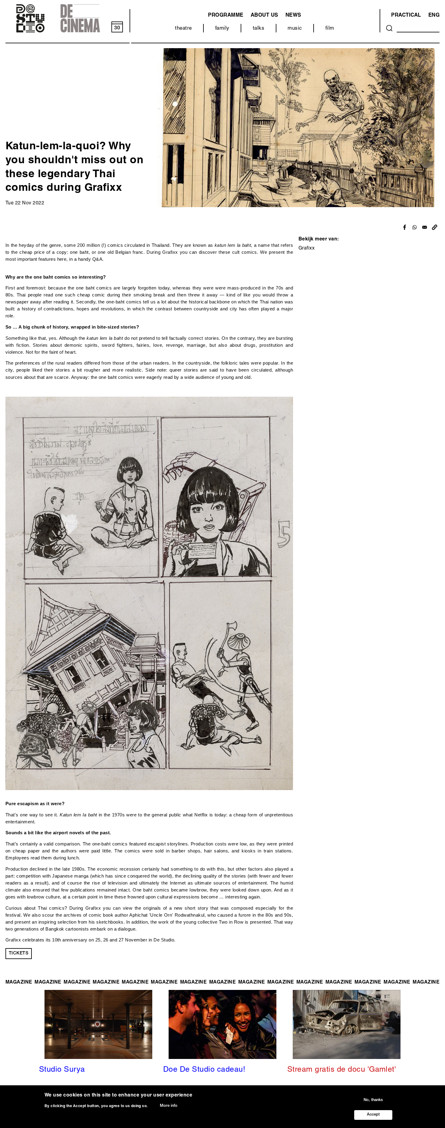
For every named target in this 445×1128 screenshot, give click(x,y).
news (293, 15)
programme (225, 15)
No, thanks (373, 1100)
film (329, 28)
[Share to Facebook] (404, 227)
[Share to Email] (424, 227)
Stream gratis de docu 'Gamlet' (341, 1070)
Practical (406, 15)
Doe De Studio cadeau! (204, 1070)
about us (264, 15)
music (295, 28)
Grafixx (306, 248)
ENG (434, 15)
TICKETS (18, 953)
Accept (373, 1115)
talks (258, 28)
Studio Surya (62, 1070)
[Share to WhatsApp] (414, 227)
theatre (183, 28)
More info (168, 1106)
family (222, 28)
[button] (434, 227)
